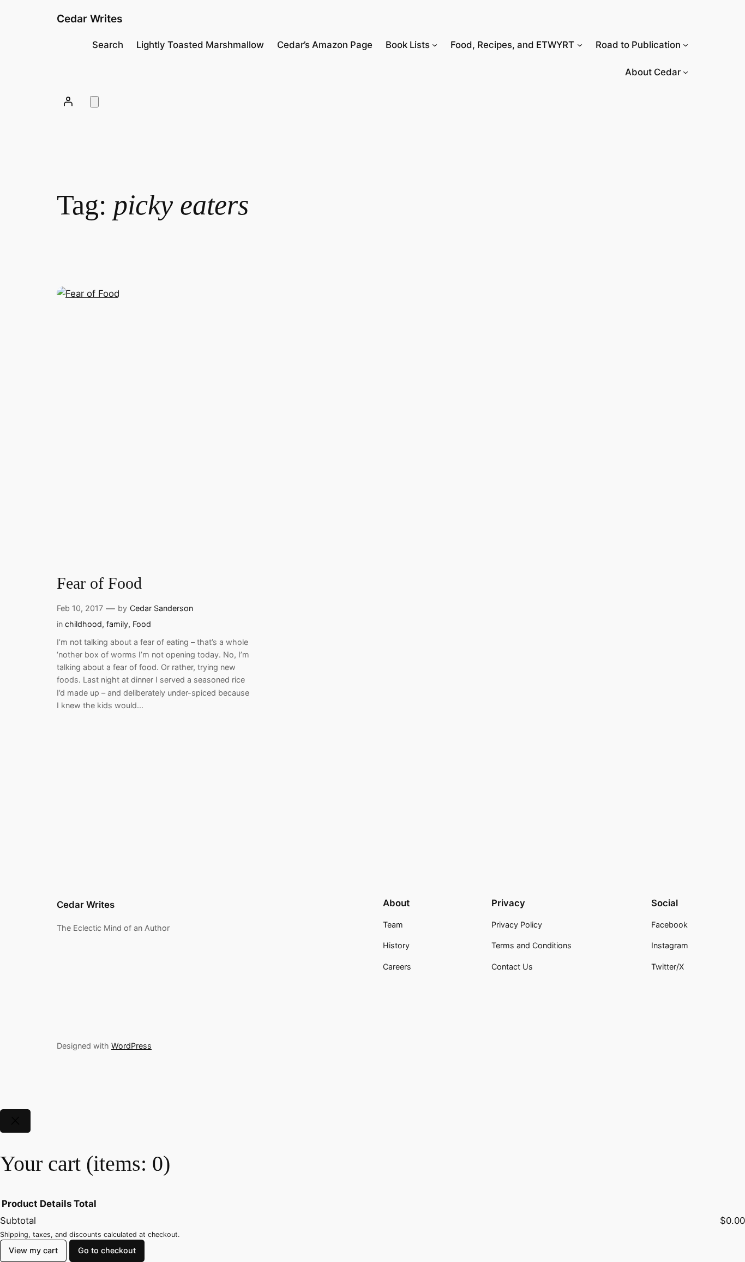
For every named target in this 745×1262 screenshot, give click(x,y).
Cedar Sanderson (161, 608)
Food (142, 624)
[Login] (68, 100)
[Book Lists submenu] (434, 44)
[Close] (15, 1121)
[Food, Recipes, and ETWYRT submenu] (579, 44)
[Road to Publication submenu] (685, 44)
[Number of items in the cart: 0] (94, 101)
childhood (83, 624)
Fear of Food (99, 583)
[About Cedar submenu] (685, 72)
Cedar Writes (90, 18)
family (117, 624)
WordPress (131, 1045)
